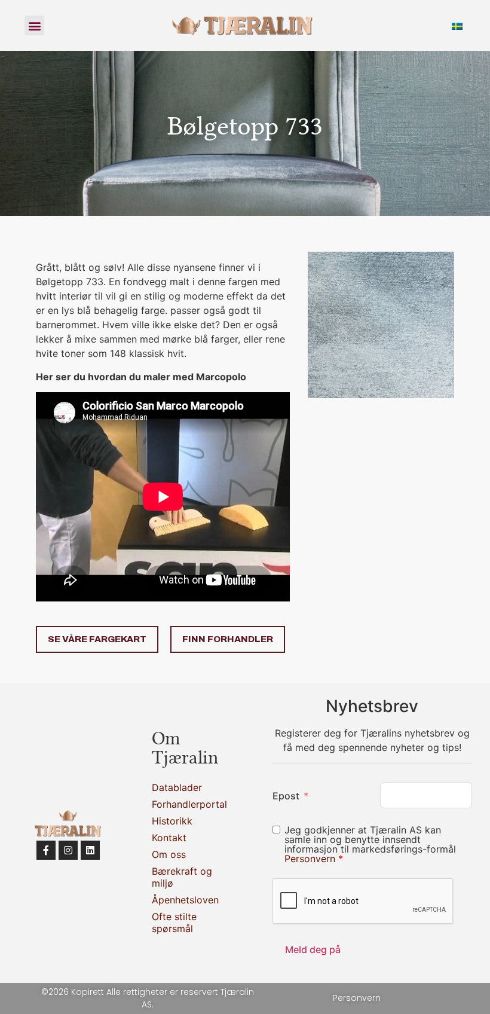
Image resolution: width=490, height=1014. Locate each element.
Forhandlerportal (185, 804)
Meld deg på (313, 949)
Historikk (172, 821)
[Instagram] (68, 850)
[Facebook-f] (46, 850)
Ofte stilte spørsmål (174, 922)
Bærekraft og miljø (182, 877)
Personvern (311, 859)
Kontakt (169, 838)
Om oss (169, 854)
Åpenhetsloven (185, 900)
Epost (285, 796)
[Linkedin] (90, 850)
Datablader (177, 787)
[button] (34, 25)
